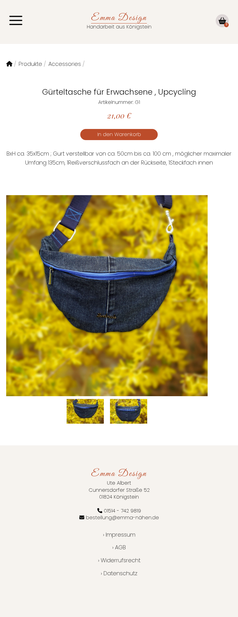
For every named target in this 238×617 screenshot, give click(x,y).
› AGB (119, 547)
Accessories (64, 64)
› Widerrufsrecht (119, 560)
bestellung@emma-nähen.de (122, 517)
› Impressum (119, 534)
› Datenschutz (119, 573)
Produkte (30, 64)
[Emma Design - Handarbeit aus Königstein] (9, 64)
